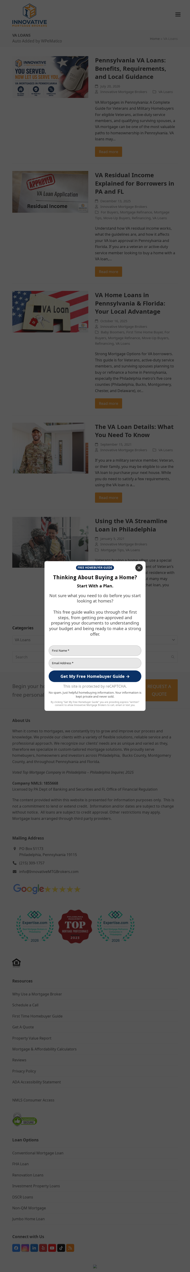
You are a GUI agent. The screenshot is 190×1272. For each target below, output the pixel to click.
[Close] (139, 567)
